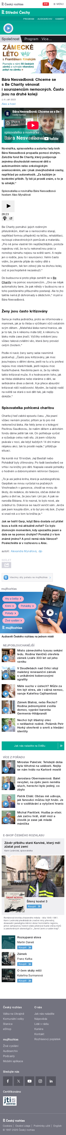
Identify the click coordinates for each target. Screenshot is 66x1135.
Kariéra (38, 1029)
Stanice (8, 1024)
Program (28, 19)
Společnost (10, 39)
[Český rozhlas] (12, 4)
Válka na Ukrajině (13, 1013)
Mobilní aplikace (13, 1061)
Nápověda (40, 1018)
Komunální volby (13, 1018)
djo (40, 551)
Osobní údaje (22, 1125)
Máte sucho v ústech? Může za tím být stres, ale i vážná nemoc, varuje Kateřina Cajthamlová (40, 689)
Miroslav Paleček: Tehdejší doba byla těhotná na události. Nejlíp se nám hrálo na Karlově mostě (40, 765)
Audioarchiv (45, 19)
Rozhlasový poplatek (47, 1039)
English (57, 1125)
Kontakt (39, 1034)
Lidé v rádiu (41, 1024)
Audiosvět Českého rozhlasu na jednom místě (28, 636)
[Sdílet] (11, 218)
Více (47, 39)
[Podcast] (5, 218)
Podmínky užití (42, 1125)
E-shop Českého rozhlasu (23, 835)
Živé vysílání (12, 620)
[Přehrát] (8, 206)
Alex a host (9, 104)
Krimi (8, 606)
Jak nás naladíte (44, 1013)
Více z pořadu (14, 757)
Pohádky (26, 606)
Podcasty (9, 1056)
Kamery (60, 19)
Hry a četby (12, 598)
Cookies (7, 1125)
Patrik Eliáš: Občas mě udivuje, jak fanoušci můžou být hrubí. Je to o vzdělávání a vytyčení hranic (40, 799)
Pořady (9, 613)
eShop (7, 1029)
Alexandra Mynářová (23, 551)
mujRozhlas (9, 588)
